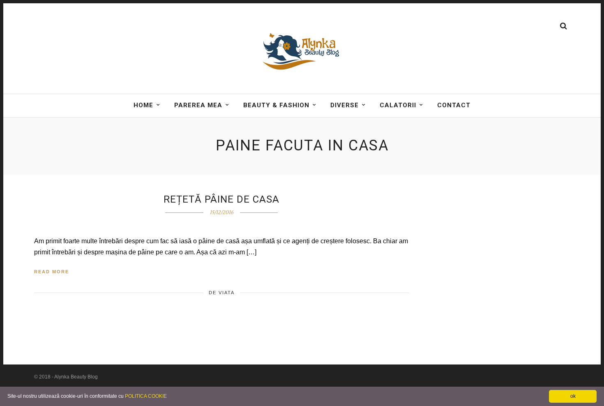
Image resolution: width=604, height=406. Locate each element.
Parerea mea (198, 105)
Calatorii (398, 105)
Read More (51, 271)
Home (143, 105)
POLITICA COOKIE (146, 396)
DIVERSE (344, 105)
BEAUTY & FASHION (276, 105)
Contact (453, 105)
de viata (222, 292)
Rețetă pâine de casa (221, 199)
